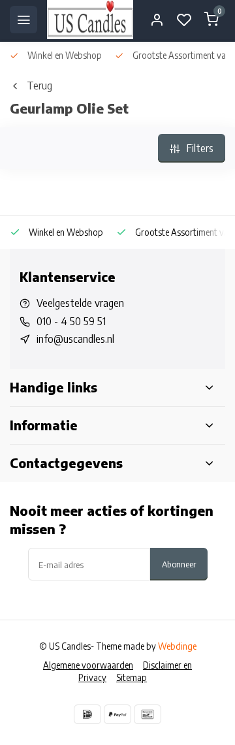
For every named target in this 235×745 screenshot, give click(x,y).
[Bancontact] (147, 714)
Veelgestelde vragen (80, 302)
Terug (39, 85)
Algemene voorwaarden (88, 665)
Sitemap (131, 677)
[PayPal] (117, 714)
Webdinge (177, 646)
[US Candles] (90, 19)
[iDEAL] (87, 714)
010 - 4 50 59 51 (71, 321)
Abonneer (179, 563)
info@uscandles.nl (75, 338)
